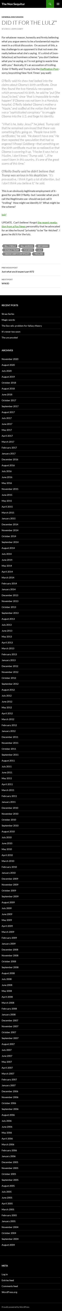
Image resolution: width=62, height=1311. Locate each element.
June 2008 (7, 985)
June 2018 (7, 394)
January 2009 (9, 943)
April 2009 (7, 926)
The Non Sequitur (13, 4)
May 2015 (7, 500)
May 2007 (7, 1061)
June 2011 (7, 772)
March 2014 (8, 577)
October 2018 (9, 382)
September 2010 (10, 825)
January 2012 (9, 731)
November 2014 (10, 530)
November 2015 (10, 489)
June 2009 (7, 914)
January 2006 (9, 1156)
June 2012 (7, 701)
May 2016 (7, 483)
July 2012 (7, 695)
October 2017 (9, 400)
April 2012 (7, 713)
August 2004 (8, 1244)
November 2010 (10, 813)
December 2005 (10, 1162)
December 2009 (10, 878)
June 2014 (7, 559)
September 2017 (10, 406)
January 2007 (9, 1085)
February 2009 (9, 937)
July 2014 (7, 553)
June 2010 (7, 843)
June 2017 (7, 424)
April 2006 (7, 1138)
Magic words (8, 319)
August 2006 (8, 1114)
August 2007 (8, 1044)
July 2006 (7, 1120)
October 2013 (9, 607)
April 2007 (7, 1067)
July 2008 (7, 979)
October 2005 (9, 1174)
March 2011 (8, 790)
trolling (38, 254)
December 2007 (10, 1020)
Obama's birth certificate (17, 254)
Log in (5, 1274)
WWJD (7, 281)
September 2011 (10, 754)
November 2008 (10, 955)
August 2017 (8, 412)
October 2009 (9, 890)
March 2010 (8, 861)
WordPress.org (9, 1292)
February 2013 (9, 654)
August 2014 (8, 548)
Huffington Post (49, 68)
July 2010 (7, 837)
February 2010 (9, 866)
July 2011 (7, 766)
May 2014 (7, 565)
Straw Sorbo (8, 313)
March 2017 (8, 441)
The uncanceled (10, 337)
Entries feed (8, 1280)
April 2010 (7, 855)
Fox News (28, 250)
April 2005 (7, 1203)
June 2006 (7, 1126)
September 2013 (10, 613)
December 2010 (10, 807)
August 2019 (8, 376)
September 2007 (10, 1038)
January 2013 (9, 660)
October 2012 (9, 677)
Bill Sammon (27, 246)
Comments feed (10, 1286)
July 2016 (7, 471)
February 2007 (9, 1079)
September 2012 (10, 683)
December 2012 (10, 666)
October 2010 (9, 819)
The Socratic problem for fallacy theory (22, 325)
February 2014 (9, 583)
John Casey (17, 29)
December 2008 (10, 949)
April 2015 (7, 506)
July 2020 (7, 370)
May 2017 (7, 429)
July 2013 (7, 624)
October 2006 (9, 1103)
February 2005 (9, 1215)
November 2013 (10, 601)
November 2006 (10, 1097)
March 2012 (8, 719)
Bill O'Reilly (10, 246)
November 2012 (10, 672)
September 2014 (10, 542)
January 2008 (9, 1014)
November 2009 (10, 884)
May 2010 (7, 849)
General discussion (12, 17)
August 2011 (8, 760)
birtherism (43, 246)
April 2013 (7, 642)
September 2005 (10, 1179)
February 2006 (9, 1150)
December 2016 (10, 459)
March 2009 (8, 931)
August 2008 (8, 973)
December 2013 (10, 595)
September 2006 (10, 1109)
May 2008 (7, 990)
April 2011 (7, 784)
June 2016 (7, 477)
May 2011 (7, 778)
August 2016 (8, 465)
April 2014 (7, 571)
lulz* (4, 214)
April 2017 (7, 435)
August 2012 (8, 689)
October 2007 (9, 1032)
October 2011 (9, 748)
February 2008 (9, 1008)
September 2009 (10, 896)
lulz (40, 250)
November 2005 (10, 1168)
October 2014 (9, 536)
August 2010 (8, 831)
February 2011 (9, 796)
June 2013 (7, 630)
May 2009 (7, 920)
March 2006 (8, 1144)
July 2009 (7, 908)
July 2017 (7, 418)
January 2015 (9, 518)
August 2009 (8, 902)
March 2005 (8, 1209)
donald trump (11, 250)
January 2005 (9, 1221)
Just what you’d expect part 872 (18, 269)
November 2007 (10, 1026)
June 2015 (7, 494)
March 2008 (8, 1002)
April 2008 (7, 996)
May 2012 (7, 707)
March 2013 (8, 648)
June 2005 (7, 1197)
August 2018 (8, 388)
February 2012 (9, 725)
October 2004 (9, 1233)
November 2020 (10, 359)
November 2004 (10, 1227)
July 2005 (7, 1191)
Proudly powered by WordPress (15, 1307)
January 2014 (9, 589)
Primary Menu (58, 4)
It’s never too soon (11, 331)
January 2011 (9, 802)
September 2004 (10, 1239)
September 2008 (10, 967)
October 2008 (9, 961)
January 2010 (9, 872)
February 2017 (9, 447)
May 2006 (7, 1132)
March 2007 (8, 1073)
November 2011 (10, 742)
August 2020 (8, 365)
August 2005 (8, 1185)
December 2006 (10, 1091)
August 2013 (8, 618)
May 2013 (7, 636)
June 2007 (7, 1055)
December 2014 (10, 524)
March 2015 (8, 512)
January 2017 (9, 453)
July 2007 (7, 1050)
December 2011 (10, 737)
